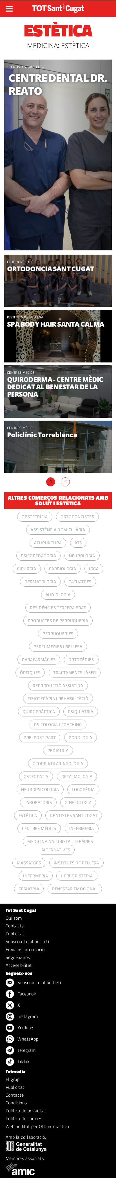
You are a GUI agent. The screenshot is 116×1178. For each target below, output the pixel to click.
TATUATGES (80, 581)
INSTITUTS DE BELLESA (25, 317)
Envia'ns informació (25, 949)
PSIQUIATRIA (80, 711)
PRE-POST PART (40, 737)
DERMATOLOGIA (40, 581)
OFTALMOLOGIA (77, 776)
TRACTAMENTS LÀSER (74, 672)
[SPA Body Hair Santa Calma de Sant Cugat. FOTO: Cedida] (58, 337)
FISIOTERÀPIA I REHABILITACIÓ (58, 698)
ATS (78, 542)
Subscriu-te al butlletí (27, 941)
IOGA (94, 568)
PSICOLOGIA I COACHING (58, 724)
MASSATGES (29, 863)
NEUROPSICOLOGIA (40, 789)
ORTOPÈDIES (81, 659)
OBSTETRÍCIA (35, 516)
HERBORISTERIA (77, 876)
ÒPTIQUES (30, 672)
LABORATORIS (38, 802)
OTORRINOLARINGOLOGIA (58, 763)
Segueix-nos (18, 957)
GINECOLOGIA (78, 802)
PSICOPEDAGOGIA (38, 555)
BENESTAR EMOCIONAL (75, 889)
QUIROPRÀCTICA (39, 711)
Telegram (25, 1050)
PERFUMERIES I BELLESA (58, 646)
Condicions (16, 1102)
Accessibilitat (19, 965)
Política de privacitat (26, 1110)
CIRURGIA (26, 568)
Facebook (26, 993)
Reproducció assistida (58, 685)
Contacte (15, 925)
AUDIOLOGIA (58, 594)
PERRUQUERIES (58, 633)
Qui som (14, 918)
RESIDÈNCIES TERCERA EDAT (58, 607)
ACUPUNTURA (48, 542)
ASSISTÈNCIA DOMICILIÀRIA (58, 529)
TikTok (23, 1061)
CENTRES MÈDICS (21, 372)
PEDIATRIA (58, 750)
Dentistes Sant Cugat (27, 66)
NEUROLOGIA (82, 555)
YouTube (24, 1027)
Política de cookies (24, 1118)
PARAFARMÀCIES (38, 659)
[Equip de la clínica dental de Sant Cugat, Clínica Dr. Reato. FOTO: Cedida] (58, 155)
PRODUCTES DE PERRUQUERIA (58, 620)
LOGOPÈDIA (83, 789)
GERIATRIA (29, 889)
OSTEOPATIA (36, 776)
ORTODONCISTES (20, 262)
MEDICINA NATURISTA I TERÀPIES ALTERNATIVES (60, 845)
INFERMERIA (81, 828)
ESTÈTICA (28, 815)
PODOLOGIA (80, 737)
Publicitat (15, 933)
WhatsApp (27, 1038)
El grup (12, 1079)
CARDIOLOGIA (62, 568)
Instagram (27, 1016)
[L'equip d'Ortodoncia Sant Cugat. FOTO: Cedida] (58, 282)
